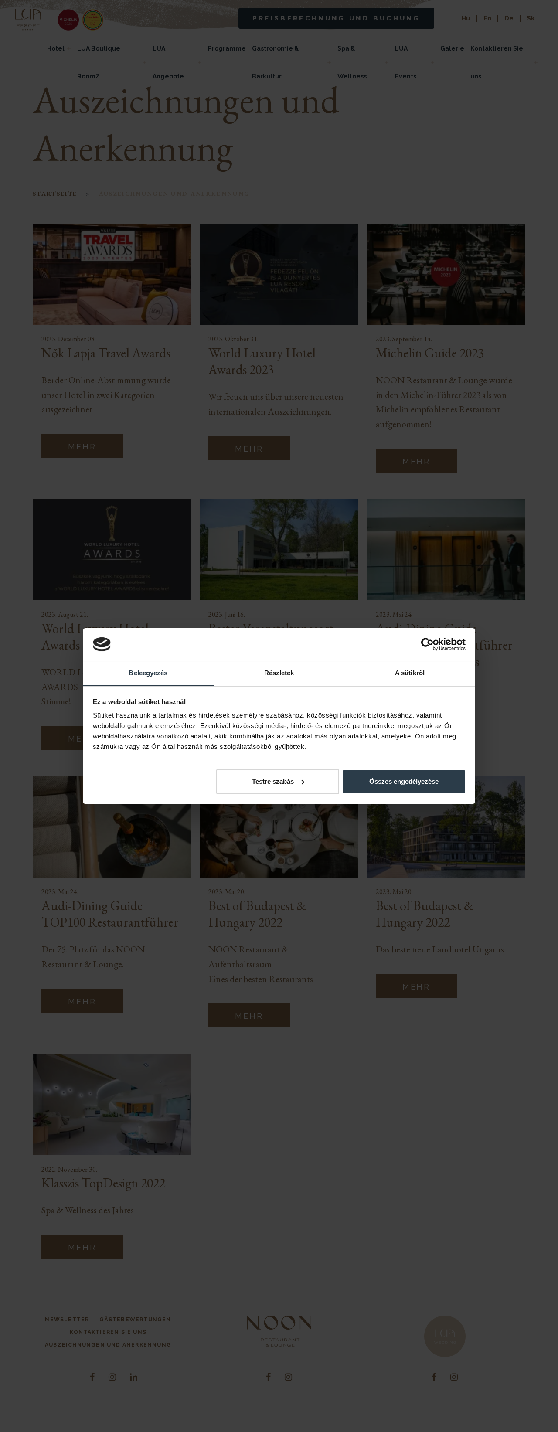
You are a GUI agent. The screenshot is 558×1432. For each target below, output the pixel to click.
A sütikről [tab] (410, 673)
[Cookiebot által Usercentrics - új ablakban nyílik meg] (427, 644)
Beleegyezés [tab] (148, 673)
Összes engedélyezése (404, 781)
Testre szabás (273, 781)
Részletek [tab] (279, 673)
